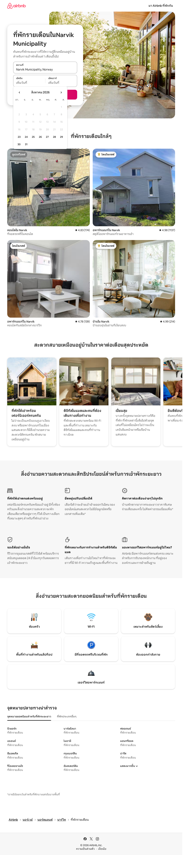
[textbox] (29, 83)
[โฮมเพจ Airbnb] (16, 5)
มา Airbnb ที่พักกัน (161, 6)
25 (33, 137)
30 (19, 144)
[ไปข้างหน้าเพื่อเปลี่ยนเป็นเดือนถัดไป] (61, 92)
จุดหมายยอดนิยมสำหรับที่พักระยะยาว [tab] (29, 716)
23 (19, 137)
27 (47, 137)
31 (26, 144)
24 (26, 137)
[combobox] (45, 69)
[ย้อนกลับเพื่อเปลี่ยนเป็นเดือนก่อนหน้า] (19, 92)
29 (61, 137)
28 (54, 137)
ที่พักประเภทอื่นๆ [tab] (66, 716)
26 (40, 137)
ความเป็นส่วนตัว (85, 848)
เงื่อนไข (102, 848)
